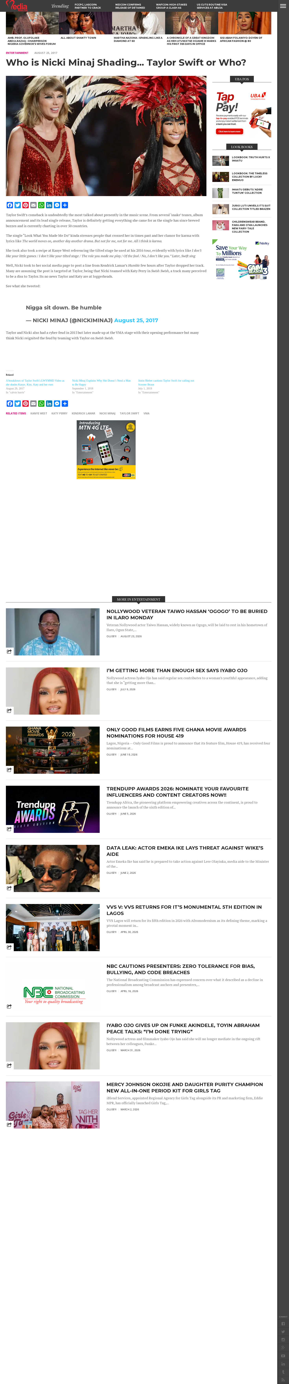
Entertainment (17, 53)
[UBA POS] (241, 136)
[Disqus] (106, 537)
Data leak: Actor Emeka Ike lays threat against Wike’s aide (185, 851)
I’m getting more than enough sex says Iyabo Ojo (177, 670)
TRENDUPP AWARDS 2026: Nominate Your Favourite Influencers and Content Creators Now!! (178, 792)
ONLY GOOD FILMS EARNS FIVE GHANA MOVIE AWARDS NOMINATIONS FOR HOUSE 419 (176, 733)
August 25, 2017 (136, 320)
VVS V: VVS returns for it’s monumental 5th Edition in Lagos (184, 910)
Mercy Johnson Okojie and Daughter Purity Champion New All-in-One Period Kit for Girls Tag (185, 1087)
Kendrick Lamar (83, 413)
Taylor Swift (129, 413)
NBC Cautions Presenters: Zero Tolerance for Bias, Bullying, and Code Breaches (181, 969)
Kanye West (38, 413)
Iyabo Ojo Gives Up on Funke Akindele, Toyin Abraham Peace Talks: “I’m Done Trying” (183, 1028)
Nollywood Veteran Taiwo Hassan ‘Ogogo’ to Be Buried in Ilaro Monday (187, 614)
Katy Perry (59, 413)
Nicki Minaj (107, 413)
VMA (146, 413)
